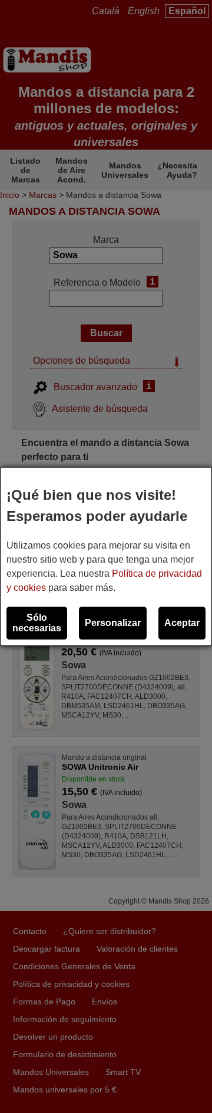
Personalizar (113, 623)
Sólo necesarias (36, 623)
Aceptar (182, 623)
